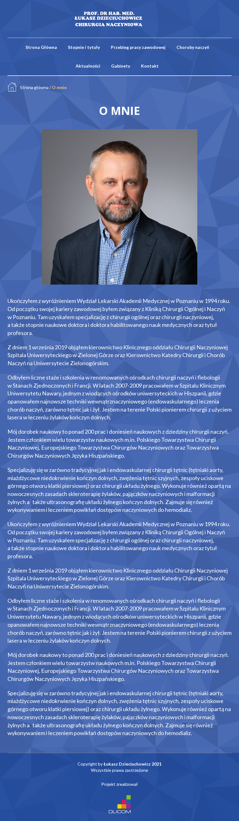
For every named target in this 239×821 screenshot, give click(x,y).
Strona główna (34, 87)
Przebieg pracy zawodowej (138, 47)
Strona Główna (41, 47)
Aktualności (88, 65)
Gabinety (120, 65)
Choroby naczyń (192, 47)
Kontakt (150, 65)
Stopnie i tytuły (84, 47)
